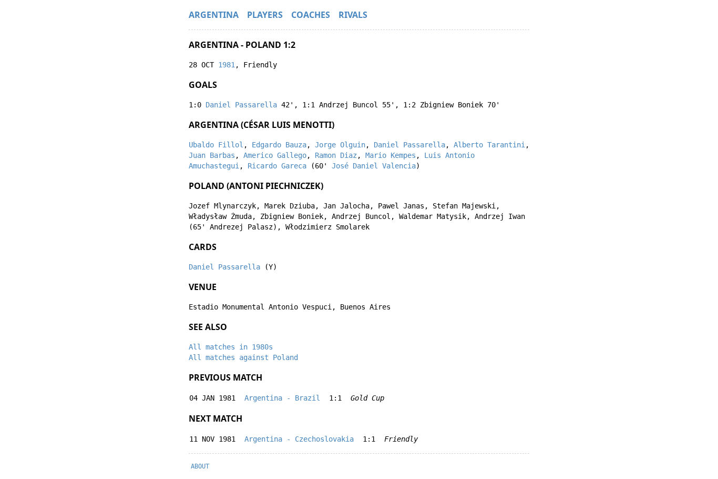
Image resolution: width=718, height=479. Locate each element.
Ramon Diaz (336, 155)
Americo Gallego (274, 155)
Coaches (310, 15)
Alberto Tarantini (489, 145)
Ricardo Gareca (277, 166)
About (200, 466)
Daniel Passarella (241, 105)
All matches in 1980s (231, 347)
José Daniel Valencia (374, 166)
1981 (226, 65)
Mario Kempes (390, 155)
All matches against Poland (243, 357)
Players (265, 15)
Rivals (353, 15)
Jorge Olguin (340, 145)
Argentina (214, 15)
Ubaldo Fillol (216, 145)
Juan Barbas (212, 155)
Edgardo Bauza (279, 145)
